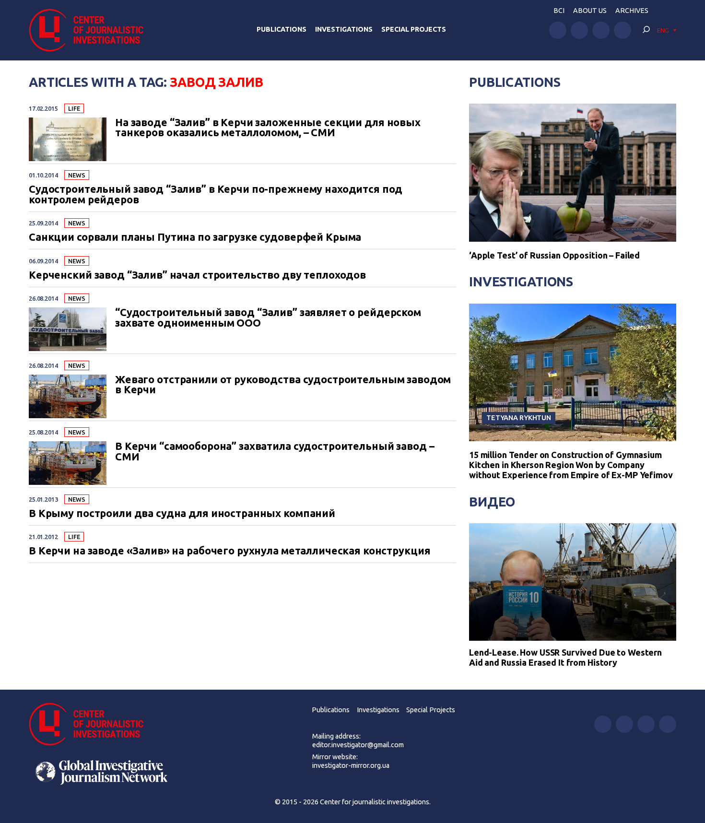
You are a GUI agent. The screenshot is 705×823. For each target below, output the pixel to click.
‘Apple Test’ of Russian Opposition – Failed (554, 255)
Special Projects (413, 29)
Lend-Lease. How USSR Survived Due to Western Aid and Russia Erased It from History (565, 657)
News (76, 175)
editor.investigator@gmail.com (358, 745)
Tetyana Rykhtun (518, 417)
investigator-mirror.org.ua (350, 765)
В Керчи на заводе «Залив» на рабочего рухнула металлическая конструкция (229, 551)
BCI (558, 10)
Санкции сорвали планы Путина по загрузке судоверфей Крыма (195, 237)
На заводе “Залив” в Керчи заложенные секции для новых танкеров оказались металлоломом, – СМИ (268, 128)
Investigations (344, 29)
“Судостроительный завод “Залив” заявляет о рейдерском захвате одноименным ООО (268, 317)
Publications (281, 29)
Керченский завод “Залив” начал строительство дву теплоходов (197, 275)
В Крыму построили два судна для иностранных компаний (182, 513)
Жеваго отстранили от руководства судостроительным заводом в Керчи (283, 385)
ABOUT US (590, 10)
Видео (492, 501)
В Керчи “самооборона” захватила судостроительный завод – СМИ (274, 451)
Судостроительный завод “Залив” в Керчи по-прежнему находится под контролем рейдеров (215, 194)
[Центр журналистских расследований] (91, 30)
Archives (631, 10)
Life (74, 108)
